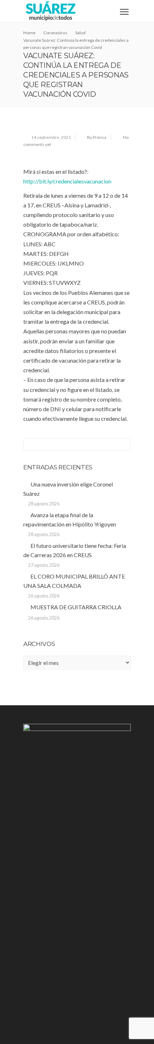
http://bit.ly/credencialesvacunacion (67, 181)
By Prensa (96, 137)
